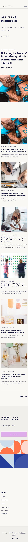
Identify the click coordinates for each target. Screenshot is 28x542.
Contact (4, 514)
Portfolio (5, 507)
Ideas (3, 27)
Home (3, 497)
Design (21, 27)
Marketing (5, 30)
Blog (3, 503)
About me (4, 500)
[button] (25, 5)
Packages (4, 510)
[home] (8, 6)
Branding (12, 27)
